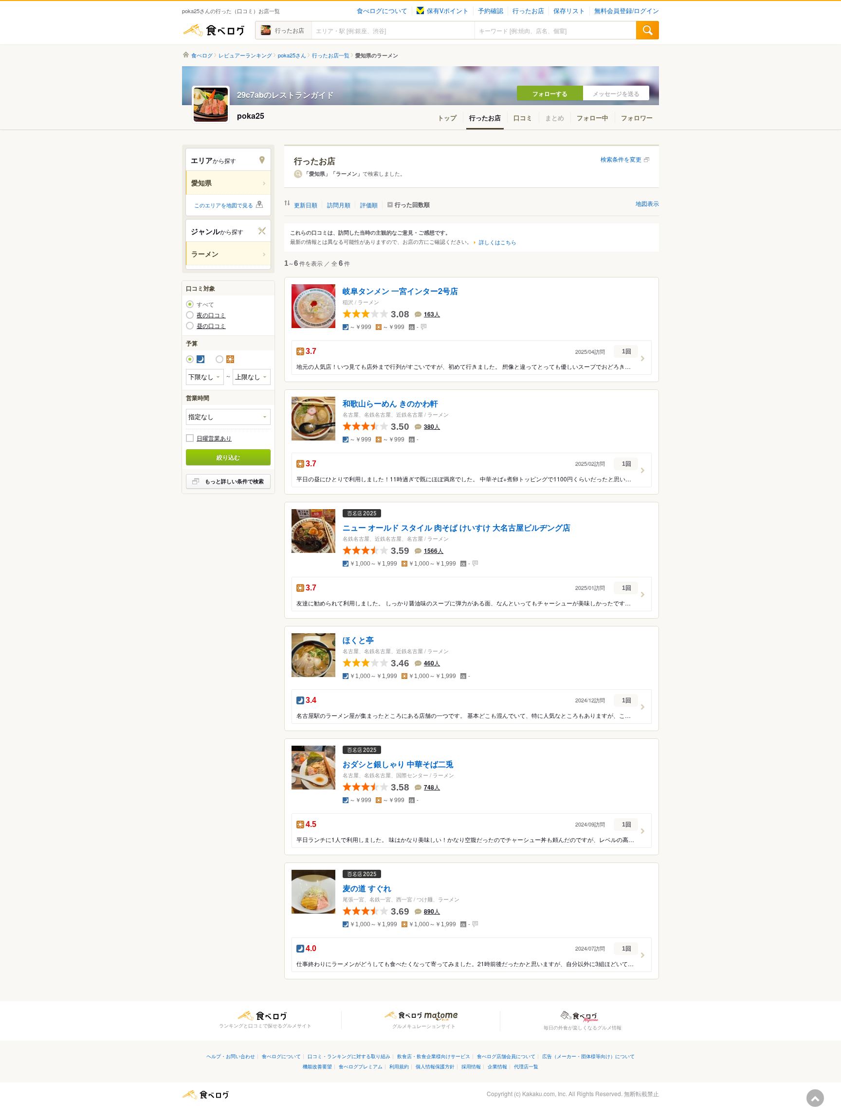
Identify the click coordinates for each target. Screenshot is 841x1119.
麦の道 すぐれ (367, 888)
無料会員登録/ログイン (626, 10)
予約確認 (490, 10)
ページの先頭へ (815, 1098)
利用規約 (399, 1066)
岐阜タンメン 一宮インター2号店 (400, 291)
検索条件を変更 (621, 159)
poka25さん (292, 55)
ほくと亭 (358, 639)
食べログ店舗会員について (506, 1056)
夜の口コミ (211, 315)
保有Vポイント (448, 10)
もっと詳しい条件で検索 (234, 481)
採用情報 (471, 1066)
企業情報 (497, 1066)
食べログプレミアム (361, 1066)
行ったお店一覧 (330, 55)
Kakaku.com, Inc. (544, 1093)
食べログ (213, 30)
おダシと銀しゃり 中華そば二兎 (398, 764)
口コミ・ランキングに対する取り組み (349, 1056)
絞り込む (228, 457)
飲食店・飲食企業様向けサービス (433, 1056)
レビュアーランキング (245, 55)
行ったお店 (528, 10)
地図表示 (647, 203)
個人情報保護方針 (435, 1066)
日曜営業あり (214, 438)
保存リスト (569, 10)
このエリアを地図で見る (223, 205)
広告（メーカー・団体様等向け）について (588, 1056)
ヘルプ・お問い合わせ (230, 1056)
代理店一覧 (526, 1066)
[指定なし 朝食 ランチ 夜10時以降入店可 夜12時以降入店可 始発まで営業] (228, 417)
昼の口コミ (211, 326)
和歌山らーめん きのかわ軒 (390, 403)
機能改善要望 (317, 1066)
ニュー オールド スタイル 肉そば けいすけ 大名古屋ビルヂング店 (456, 527)
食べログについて (382, 10)
